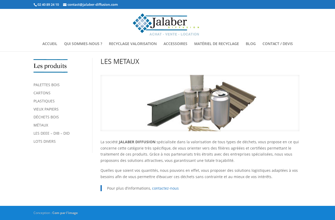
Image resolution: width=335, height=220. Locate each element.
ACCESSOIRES (175, 44)
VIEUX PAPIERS (46, 109)
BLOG (251, 44)
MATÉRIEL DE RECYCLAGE (216, 44)
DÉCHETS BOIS (46, 116)
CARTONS (42, 92)
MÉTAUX (41, 125)
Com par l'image (65, 213)
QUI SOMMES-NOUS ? (83, 44)
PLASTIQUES (44, 100)
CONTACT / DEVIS (278, 44)
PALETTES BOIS (47, 84)
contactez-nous (165, 188)
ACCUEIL (49, 44)
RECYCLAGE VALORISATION (133, 44)
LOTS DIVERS (45, 141)
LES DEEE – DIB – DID (52, 133)
